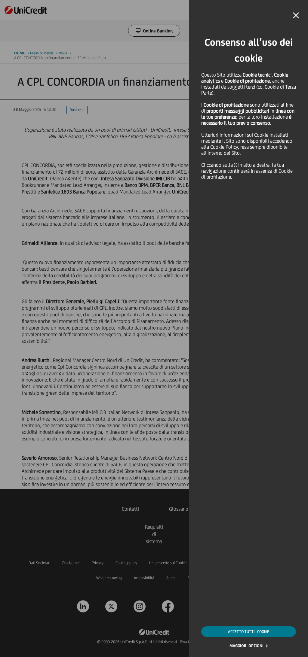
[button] (296, 15)
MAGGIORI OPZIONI (246, 645)
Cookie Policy (224, 147)
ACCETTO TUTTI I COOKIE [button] (248, 631)
